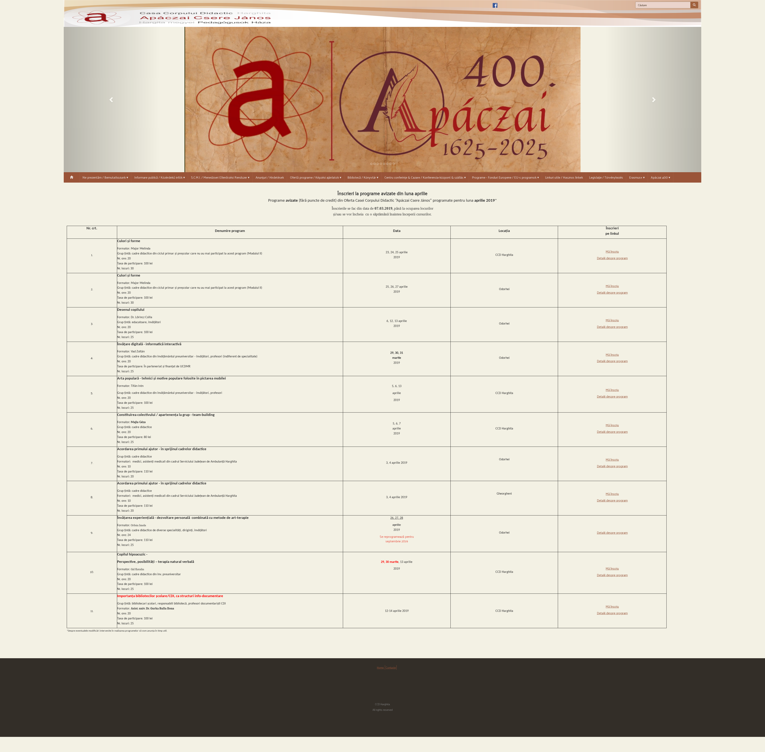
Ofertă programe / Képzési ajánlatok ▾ (315, 177)
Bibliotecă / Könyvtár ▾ (362, 177)
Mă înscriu (612, 251)
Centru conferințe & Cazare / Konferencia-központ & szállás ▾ (425, 177)
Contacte (391, 667)
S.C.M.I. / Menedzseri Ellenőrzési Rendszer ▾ (220, 177)
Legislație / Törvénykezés (606, 177)
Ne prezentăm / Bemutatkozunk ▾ (105, 177)
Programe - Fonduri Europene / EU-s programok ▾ (505, 177)
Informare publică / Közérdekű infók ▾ (159, 177)
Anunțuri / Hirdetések (270, 177)
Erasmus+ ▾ (637, 177)
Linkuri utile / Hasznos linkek (564, 177)
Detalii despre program (612, 258)
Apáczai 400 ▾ (660, 177)
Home (380, 667)
